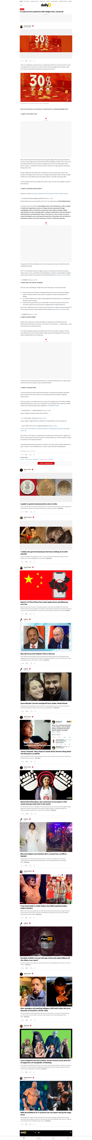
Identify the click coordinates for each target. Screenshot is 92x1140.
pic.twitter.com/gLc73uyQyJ (60, 193)
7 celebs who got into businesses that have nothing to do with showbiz (44, 553)
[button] (32, 26)
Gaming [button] (48, 1)
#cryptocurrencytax (43, 459)
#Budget (22, 459)
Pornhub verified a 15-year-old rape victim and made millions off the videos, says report (45, 959)
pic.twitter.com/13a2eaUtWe (62, 275)
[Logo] (23, 1132)
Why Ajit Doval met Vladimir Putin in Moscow (37, 654)
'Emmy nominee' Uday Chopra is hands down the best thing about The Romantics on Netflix (45, 752)
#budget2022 (36, 459)
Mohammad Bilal (28, 871)
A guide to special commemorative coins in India (38, 504)
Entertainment (26, 670)
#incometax (49, 193)
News (25, 568)
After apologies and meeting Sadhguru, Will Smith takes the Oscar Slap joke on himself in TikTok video (45, 1009)
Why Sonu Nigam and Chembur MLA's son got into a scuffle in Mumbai (43, 855)
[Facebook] (35, 1132)
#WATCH (22, 271)
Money (22, 9)
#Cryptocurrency (28, 459)
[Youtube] (38, 1132)
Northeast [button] (27, 1)
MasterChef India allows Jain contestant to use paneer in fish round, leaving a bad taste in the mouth (43, 803)
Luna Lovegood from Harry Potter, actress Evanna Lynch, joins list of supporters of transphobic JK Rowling (45, 1061)
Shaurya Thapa (27, 469)
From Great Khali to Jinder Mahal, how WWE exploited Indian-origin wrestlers (43, 907)
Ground (25, 872)
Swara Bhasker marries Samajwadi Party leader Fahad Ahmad (43, 703)
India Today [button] (42, 1)
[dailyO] (46, 5)
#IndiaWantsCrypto (54, 405)
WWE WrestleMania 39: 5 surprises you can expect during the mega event (45, 1113)
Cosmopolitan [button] (54, 1)
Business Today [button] (34, 1)
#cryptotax (50, 459)
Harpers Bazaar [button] (63, 1)
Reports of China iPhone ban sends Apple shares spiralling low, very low (44, 603)
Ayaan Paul (26, 1025)
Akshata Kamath (28, 517)
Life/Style (25, 768)
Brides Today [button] (71, 1)
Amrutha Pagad (27, 26)
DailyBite (26, 619)
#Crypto (35, 193)
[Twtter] (32, 1132)
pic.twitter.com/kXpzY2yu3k (61, 309)
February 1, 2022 (48, 198)
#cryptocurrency (42, 193)
